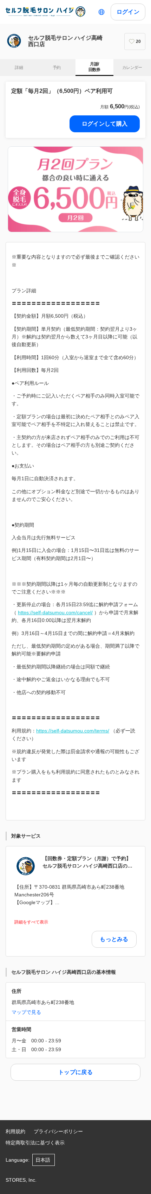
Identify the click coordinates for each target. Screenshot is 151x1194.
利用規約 (15, 1131)
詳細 (19, 67)
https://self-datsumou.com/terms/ (72, 730)
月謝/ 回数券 (94, 67)
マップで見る (26, 1012)
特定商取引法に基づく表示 (35, 1142)
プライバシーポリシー (58, 1131)
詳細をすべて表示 (31, 922)
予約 (57, 67)
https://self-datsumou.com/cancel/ (55, 612)
